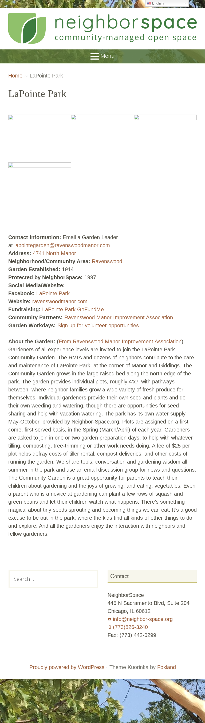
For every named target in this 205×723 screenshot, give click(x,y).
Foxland (166, 667)
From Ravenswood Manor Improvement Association (120, 341)
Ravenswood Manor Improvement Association (118, 317)
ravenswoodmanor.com (60, 301)
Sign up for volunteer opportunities (98, 325)
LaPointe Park (53, 293)
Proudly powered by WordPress (66, 667)
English (157, 3)
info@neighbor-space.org (143, 619)
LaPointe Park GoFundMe (73, 309)
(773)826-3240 (130, 627)
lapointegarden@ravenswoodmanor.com (62, 245)
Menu (108, 55)
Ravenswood (107, 261)
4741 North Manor (54, 253)
